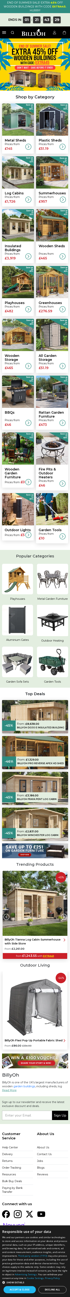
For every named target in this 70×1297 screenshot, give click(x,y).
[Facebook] (6, 1214)
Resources (9, 1174)
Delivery (7, 1154)
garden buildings (24, 1086)
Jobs (40, 1161)
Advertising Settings (26, 1274)
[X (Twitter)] (29, 1214)
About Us (43, 1147)
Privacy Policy (52, 1278)
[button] (35, 1282)
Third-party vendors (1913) (32, 1255)
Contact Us (44, 1154)
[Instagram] (18, 1214)
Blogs (40, 1167)
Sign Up (60, 1115)
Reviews (42, 1174)
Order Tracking (11, 1167)
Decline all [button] (52, 1289)
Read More (9, 1090)
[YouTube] (41, 1214)
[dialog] (35, 1261)
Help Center (10, 1147)
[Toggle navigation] (4, 32)
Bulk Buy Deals (12, 1181)
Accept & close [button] (19, 1289)
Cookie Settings (35, 1278)
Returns (7, 1161)
